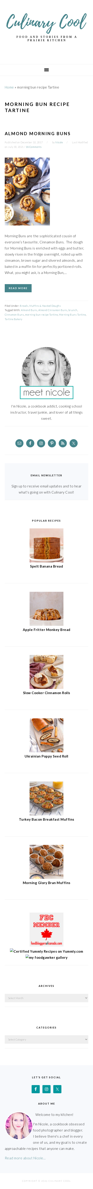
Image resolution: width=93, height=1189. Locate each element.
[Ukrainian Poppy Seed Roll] (46, 751)
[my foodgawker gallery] (47, 957)
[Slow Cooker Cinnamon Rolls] (46, 688)
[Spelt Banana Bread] (46, 561)
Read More (18, 288)
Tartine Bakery (13, 319)
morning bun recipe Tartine (41, 314)
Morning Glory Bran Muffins (46, 883)
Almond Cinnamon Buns (52, 310)
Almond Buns (29, 310)
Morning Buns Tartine (72, 314)
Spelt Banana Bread (46, 566)
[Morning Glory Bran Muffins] (46, 877)
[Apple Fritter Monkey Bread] (46, 624)
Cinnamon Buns (14, 314)
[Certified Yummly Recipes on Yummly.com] (46, 951)
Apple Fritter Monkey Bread (46, 630)
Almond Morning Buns (38, 133)
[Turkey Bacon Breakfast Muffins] (46, 814)
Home (9, 87)
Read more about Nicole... (25, 1158)
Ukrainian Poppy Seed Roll (46, 756)
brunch (72, 310)
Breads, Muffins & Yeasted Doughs (40, 305)
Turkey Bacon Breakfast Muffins (46, 819)
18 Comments (34, 146)
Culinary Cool (46, 30)
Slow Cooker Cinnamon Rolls (46, 693)
